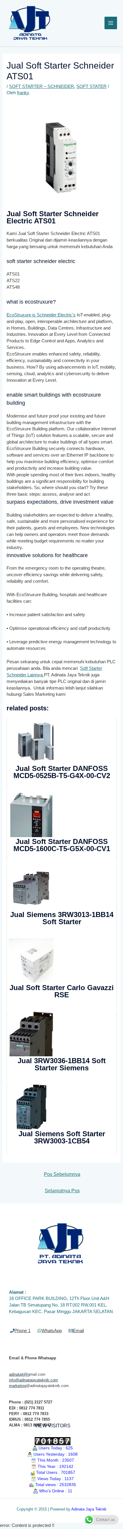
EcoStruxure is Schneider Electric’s (41, 315)
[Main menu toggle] (110, 23)
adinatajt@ (18, 1374)
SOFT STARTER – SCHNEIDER (41, 86)
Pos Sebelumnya (62, 1174)
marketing (17, 1385)
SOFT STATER (91, 86)
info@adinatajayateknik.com (33, 1380)
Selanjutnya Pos (62, 1190)
